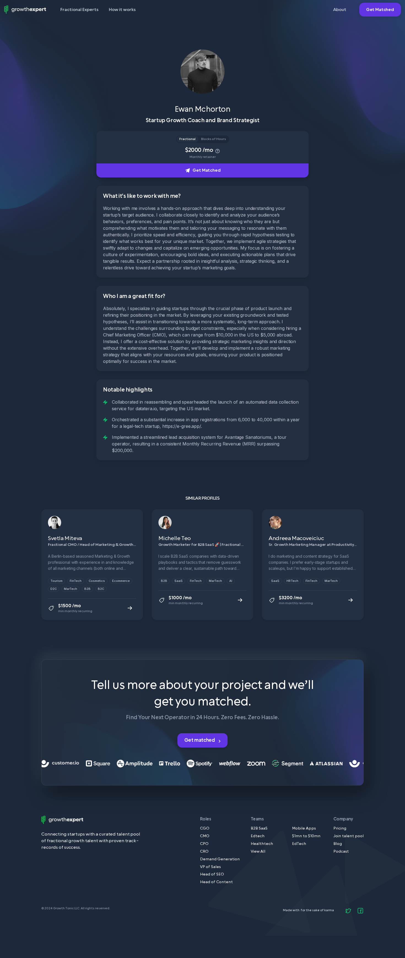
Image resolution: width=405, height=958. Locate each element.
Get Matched (380, 10)
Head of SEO (212, 874)
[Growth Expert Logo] (25, 10)
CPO (204, 844)
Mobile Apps (304, 828)
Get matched (200, 740)
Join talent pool (348, 836)
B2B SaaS (259, 828)
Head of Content (216, 882)
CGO (204, 828)
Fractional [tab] (187, 139)
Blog (337, 844)
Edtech (257, 836)
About (339, 10)
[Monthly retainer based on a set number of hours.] (217, 150)
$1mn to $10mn (306, 836)
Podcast (341, 851)
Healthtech (262, 844)
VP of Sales (210, 867)
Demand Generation (220, 859)
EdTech (299, 844)
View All (258, 851)
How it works (122, 10)
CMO (204, 836)
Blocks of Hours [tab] (213, 139)
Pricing (339, 828)
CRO (204, 851)
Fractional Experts (79, 10)
